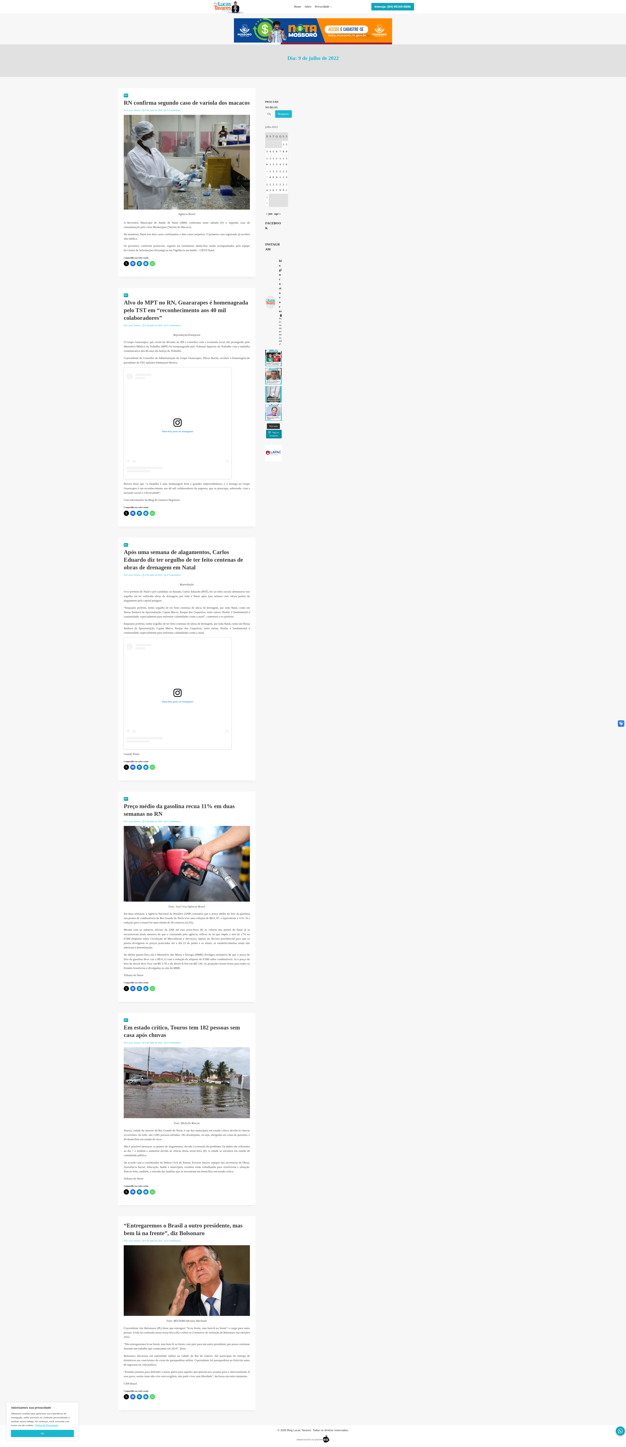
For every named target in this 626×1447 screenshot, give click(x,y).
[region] (42, 1421)
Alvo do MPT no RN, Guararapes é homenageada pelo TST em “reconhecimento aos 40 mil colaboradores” (186, 310)
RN (125, 95)
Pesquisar (283, 113)
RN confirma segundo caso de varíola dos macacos (187, 102)
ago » (277, 213)
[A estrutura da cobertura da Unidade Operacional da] (273, 394)
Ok (42, 1433)
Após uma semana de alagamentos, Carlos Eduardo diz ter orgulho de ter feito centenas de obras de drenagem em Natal (183, 560)
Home (297, 6)
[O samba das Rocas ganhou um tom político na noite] (273, 358)
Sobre (308, 6)
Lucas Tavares (134, 110)
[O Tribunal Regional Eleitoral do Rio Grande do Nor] (273, 376)
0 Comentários (173, 110)
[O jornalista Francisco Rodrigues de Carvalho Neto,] (273, 412)
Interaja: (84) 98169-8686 (392, 6)
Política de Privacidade (46, 1425)
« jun (269, 213)
